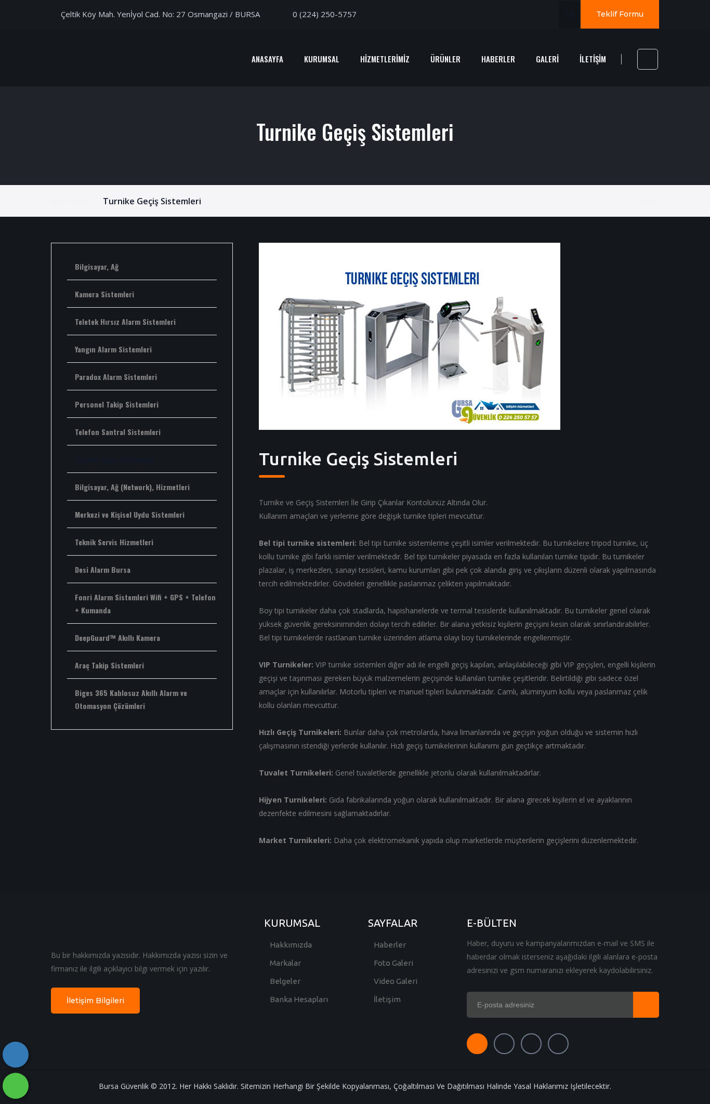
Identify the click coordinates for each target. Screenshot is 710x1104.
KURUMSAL (321, 58)
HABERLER (498, 58)
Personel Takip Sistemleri (117, 404)
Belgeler (285, 981)
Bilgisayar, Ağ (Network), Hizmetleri (132, 486)
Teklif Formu (619, 14)
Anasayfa (69, 201)
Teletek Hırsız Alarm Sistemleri (125, 321)
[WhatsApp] (16, 1086)
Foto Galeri (393, 962)
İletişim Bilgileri (95, 1000)
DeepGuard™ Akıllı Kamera (117, 637)
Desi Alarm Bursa (102, 569)
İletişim (387, 999)
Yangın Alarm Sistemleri (113, 349)
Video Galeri (395, 981)
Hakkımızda (291, 944)
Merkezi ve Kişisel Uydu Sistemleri (130, 514)
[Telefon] (16, 1055)
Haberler (390, 944)
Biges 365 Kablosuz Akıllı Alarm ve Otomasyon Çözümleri (131, 699)
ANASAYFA (267, 58)
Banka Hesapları (299, 999)
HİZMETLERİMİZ (385, 58)
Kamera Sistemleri (104, 293)
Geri (650, 201)
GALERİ (547, 58)
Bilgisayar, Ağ (97, 266)
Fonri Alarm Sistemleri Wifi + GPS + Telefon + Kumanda (145, 603)
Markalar (285, 962)
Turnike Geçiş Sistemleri (114, 459)
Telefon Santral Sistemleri (118, 431)
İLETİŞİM (593, 58)
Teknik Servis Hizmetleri (114, 541)
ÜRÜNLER (445, 58)
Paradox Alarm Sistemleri (116, 376)
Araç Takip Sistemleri (109, 665)
